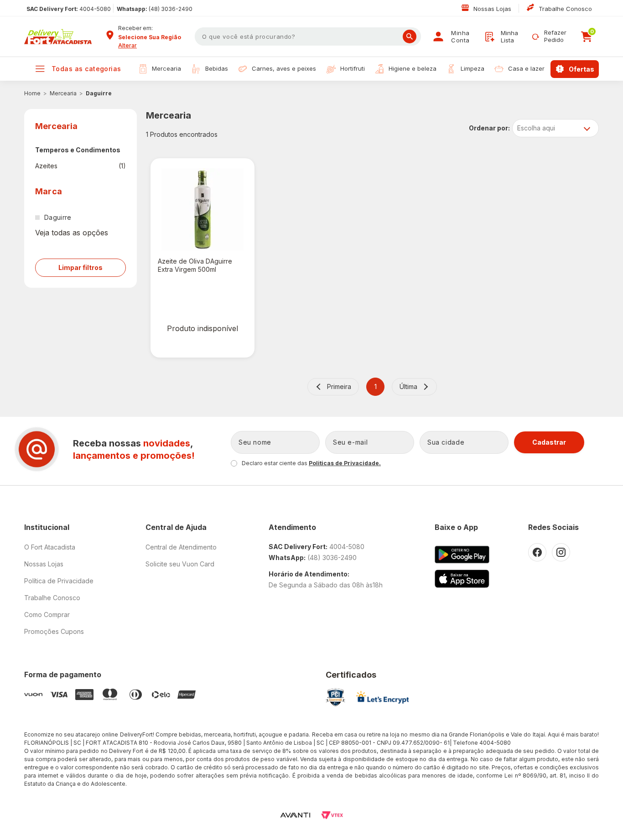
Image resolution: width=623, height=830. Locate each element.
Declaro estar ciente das (311, 463)
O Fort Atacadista (49, 547)
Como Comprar (47, 614)
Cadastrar (549, 442)
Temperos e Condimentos (77, 150)
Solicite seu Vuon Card (179, 564)
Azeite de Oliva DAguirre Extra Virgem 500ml (195, 265)
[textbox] (308, 36)
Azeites (80, 166)
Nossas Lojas (493, 8)
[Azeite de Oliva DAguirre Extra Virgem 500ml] (202, 209)
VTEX (332, 815)
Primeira (339, 386)
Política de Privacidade (58, 581)
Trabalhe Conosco (565, 8)
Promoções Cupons (54, 631)
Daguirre (99, 93)
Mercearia (63, 93)
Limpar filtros (80, 267)
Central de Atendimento (181, 547)
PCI (335, 697)
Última (408, 386)
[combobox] (153, 37)
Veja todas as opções (71, 232)
